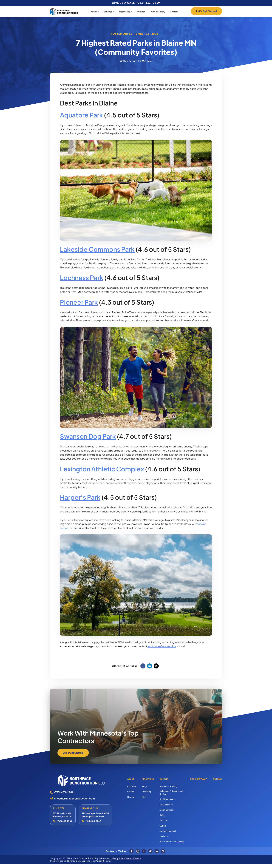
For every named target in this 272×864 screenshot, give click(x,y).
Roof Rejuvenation (167, 799)
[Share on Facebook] (142, 665)
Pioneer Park (79, 302)
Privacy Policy (118, 858)
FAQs (144, 786)
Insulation (163, 836)
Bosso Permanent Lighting (171, 841)
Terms (107, 861)
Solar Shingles (166, 805)
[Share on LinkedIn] (149, 665)
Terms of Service (133, 858)
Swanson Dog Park (88, 436)
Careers (130, 791)
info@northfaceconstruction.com (74, 798)
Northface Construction (161, 646)
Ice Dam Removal (167, 831)
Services (108, 12)
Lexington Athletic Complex (102, 469)
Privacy (98, 861)
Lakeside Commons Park (97, 249)
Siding (162, 815)
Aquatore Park (81, 115)
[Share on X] (156, 665)
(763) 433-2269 (148, 2)
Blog (144, 797)
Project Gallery (157, 11)
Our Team (131, 786)
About (94, 12)
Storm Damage (166, 810)
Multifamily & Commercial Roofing (171, 792)
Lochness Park (81, 277)
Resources (148, 779)
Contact (174, 11)
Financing (146, 791)
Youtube (141, 11)
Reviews (131, 797)
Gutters (162, 826)
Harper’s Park (80, 497)
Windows (163, 820)
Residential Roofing (168, 786)
